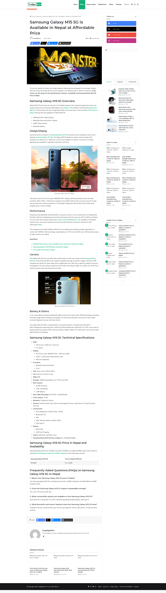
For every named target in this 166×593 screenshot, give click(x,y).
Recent (109, 82)
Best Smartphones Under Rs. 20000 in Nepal (113, 180)
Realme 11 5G (75, 220)
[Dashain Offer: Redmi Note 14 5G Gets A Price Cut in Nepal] (112, 91)
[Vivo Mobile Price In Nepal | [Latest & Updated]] (112, 246)
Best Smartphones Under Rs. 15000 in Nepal (113, 159)
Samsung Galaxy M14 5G (59, 135)
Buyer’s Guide (91, 4)
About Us (106, 586)
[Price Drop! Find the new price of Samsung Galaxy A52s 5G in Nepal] (40, 561)
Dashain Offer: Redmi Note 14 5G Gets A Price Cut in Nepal (127, 91)
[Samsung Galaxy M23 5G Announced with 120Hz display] (88, 561)
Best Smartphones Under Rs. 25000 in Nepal (129, 180)
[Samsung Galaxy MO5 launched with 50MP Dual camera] (64, 561)
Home (75, 4)
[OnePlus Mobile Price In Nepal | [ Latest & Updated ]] (112, 237)
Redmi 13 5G (68, 108)
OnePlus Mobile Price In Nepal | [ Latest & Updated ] (127, 237)
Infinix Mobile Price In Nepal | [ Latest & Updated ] (126, 228)
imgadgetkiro (37, 38)
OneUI (39, 225)
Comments (132, 82)
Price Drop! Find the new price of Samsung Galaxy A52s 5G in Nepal (39, 570)
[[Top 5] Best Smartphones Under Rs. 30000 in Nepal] (129, 191)
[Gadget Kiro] (34, 4)
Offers (111, 4)
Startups (119, 4)
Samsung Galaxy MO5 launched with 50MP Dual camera (63, 570)
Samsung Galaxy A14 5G (44, 137)
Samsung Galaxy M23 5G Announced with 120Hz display (86, 570)
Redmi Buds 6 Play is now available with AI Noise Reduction (126, 118)
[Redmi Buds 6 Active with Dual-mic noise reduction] (112, 128)
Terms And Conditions (126, 586)
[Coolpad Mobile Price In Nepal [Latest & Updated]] (112, 273)
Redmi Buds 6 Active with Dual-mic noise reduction (126, 128)
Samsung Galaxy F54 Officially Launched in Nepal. (50, 247)
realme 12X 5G (63, 220)
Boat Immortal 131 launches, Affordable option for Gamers (126, 100)
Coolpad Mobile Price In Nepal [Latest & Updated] (127, 273)
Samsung (38, 16)
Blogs (82, 4)
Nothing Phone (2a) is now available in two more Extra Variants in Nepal (58, 244)
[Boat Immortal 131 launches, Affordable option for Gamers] (112, 100)
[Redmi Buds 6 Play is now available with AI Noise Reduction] (112, 119)
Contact (136, 586)
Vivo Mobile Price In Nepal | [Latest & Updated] (126, 246)
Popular (120, 82)
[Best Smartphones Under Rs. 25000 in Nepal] (129, 172)
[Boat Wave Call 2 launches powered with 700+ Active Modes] (112, 110)
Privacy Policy (114, 586)
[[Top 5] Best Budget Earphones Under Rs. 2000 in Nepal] (129, 151)
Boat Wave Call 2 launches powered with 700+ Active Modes (127, 109)
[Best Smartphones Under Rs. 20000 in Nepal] (114, 172)
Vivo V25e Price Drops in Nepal (44, 250)
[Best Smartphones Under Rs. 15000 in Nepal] (114, 151)
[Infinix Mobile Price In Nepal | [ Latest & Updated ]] (112, 228)
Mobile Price (102, 4)
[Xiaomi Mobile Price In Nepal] (112, 256)
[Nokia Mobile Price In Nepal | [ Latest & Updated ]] (112, 264)
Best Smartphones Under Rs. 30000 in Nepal (49, 453)
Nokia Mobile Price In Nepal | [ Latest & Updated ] (126, 264)
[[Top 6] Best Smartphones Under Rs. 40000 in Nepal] (114, 191)
